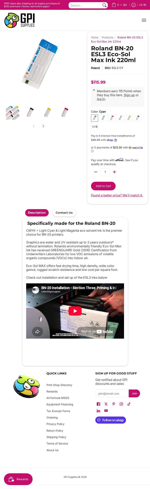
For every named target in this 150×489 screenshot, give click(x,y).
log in (101, 99)
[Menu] (143, 20)
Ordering (52, 417)
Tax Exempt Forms (58, 411)
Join (134, 393)
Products (107, 37)
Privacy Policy (55, 424)
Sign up (129, 95)
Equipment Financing (59, 404)
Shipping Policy (56, 437)
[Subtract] (95, 172)
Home (94, 37)
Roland (95, 68)
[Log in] (134, 5)
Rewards (52, 391)
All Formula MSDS (57, 398)
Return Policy (54, 430)
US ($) (142, 4)
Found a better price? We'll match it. (117, 195)
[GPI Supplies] (20, 20)
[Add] (114, 172)
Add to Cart (103, 186)
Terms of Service (57, 443)
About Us (52, 450)
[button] (117, 149)
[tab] (37, 212)
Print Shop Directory (59, 385)
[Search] (104, 5)
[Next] (43, 126)
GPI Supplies (71, 476)
